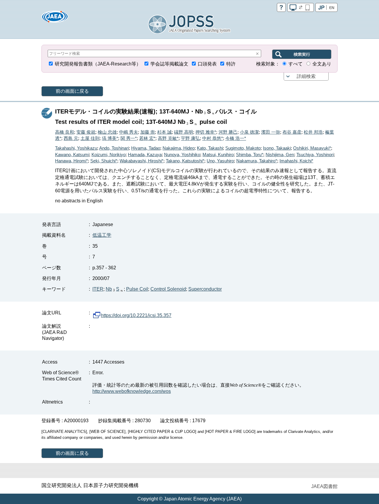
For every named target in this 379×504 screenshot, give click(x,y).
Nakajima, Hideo (179, 148)
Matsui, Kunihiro (218, 154)
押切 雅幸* (205, 132)
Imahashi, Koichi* (296, 160)
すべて (295, 63)
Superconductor (205, 289)
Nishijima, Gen (280, 154)
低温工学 (101, 235)
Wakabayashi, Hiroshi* (141, 160)
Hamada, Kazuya (145, 154)
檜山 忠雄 (107, 132)
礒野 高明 (183, 132)
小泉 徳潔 (249, 132)
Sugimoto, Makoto (243, 148)
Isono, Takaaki (277, 148)
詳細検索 (306, 76)
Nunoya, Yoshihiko (182, 154)
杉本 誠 (164, 132)
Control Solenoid (168, 289)
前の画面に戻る (72, 91)
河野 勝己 (228, 132)
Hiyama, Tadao (145, 148)
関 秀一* (129, 138)
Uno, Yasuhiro (220, 160)
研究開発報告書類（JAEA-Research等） (98, 63)
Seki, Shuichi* (103, 160)
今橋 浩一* (235, 138)
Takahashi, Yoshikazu (76, 148)
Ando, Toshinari (114, 148)
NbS (112, 289)
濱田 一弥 (270, 132)
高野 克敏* (168, 138)
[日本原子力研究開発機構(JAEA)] (54, 18)
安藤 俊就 (85, 132)
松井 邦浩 (313, 132)
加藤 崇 (147, 132)
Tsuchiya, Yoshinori (315, 154)
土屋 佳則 (90, 138)
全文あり (321, 63)
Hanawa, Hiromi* (71, 160)
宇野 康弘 (190, 138)
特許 (231, 63)
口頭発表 (207, 63)
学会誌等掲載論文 (169, 63)
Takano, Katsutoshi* (185, 160)
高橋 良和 (64, 132)
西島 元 (71, 138)
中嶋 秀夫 (128, 132)
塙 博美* (110, 138)
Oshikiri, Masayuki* (312, 148)
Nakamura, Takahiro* (256, 160)
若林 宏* (147, 138)
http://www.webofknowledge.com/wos (131, 391)
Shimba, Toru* (249, 154)
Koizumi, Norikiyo (108, 154)
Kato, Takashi (210, 148)
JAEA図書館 (324, 486)
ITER (97, 289)
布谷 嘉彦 (291, 132)
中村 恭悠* (212, 138)
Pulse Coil (137, 289)
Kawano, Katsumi (72, 154)
